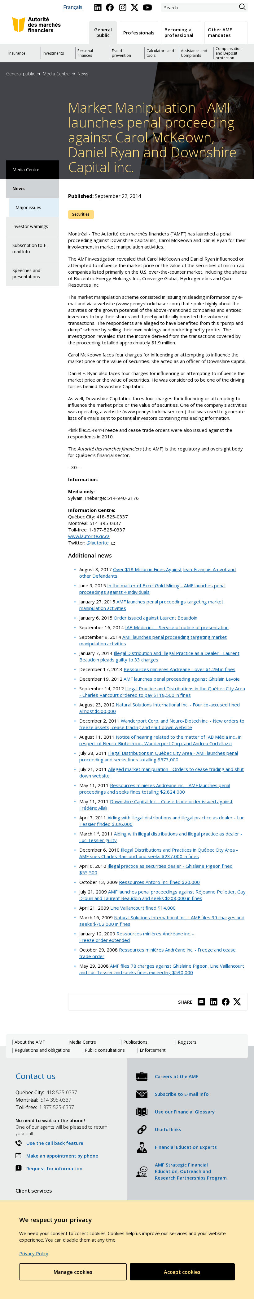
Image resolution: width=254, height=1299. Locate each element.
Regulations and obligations (42, 1050)
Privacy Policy (33, 1253)
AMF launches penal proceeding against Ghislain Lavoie (182, 679)
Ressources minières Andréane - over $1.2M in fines (179, 669)
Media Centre (56, 73)
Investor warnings (30, 226)
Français (72, 7)
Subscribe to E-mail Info (182, 1094)
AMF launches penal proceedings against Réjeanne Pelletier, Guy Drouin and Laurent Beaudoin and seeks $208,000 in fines (162, 895)
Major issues (28, 207)
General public (20, 73)
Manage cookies (73, 1272)
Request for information (54, 1168)
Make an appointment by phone (62, 1156)
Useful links (168, 1129)
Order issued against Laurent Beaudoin (155, 618)
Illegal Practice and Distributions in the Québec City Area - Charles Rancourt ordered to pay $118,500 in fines (162, 691)
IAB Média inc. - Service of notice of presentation (177, 627)
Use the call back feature (54, 1143)
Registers (187, 1042)
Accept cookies (182, 1272)
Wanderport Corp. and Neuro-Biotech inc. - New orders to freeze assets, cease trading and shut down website (161, 724)
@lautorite (100, 543)
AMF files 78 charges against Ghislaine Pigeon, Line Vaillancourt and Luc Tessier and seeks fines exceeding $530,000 (161, 969)
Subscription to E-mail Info (30, 248)
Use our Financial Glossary (185, 1112)
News (82, 73)
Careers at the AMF (176, 1076)
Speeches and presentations (26, 273)
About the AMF (30, 1042)
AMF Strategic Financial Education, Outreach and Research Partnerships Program (191, 1171)
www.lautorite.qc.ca (89, 536)
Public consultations (105, 1050)
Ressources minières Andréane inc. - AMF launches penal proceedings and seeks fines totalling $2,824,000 (154, 788)
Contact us (35, 1076)
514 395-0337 (43, 1099)
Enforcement (153, 1050)
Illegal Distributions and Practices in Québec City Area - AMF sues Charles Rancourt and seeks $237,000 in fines (158, 853)
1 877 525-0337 (44, 1107)
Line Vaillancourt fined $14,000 (143, 908)
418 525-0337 (46, 1092)
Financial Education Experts (186, 1147)
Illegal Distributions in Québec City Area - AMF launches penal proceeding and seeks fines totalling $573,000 (158, 756)
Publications (135, 1042)
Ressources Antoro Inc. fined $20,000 (159, 882)
